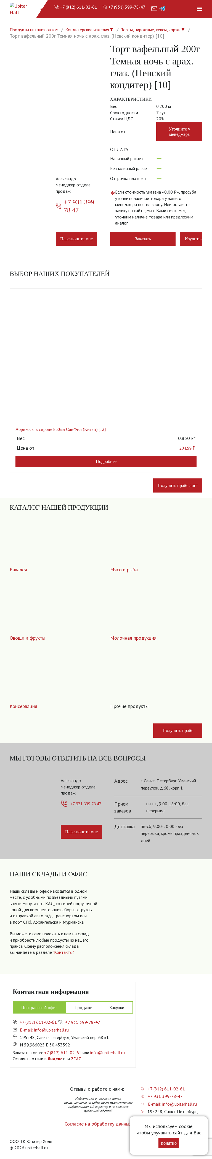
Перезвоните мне (76, 238)
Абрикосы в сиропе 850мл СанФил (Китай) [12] (60, 429)
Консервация (23, 706)
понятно (169, 1143)
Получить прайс (178, 730)
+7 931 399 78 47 (79, 206)
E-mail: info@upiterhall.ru (44, 1030)
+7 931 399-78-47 (82, 1022)
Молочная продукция (133, 638)
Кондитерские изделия (87, 29)
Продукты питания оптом (34, 29)
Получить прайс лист (178, 485)
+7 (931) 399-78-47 (126, 7)
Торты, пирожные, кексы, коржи (151, 29)
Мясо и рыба (124, 569)
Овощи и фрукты (27, 638)
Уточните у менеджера (179, 132)
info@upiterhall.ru (107, 1052)
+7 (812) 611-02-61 (78, 7)
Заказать (143, 238)
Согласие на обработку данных (98, 1124)
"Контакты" (63, 952)
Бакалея (18, 569)
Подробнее (106, 461)
